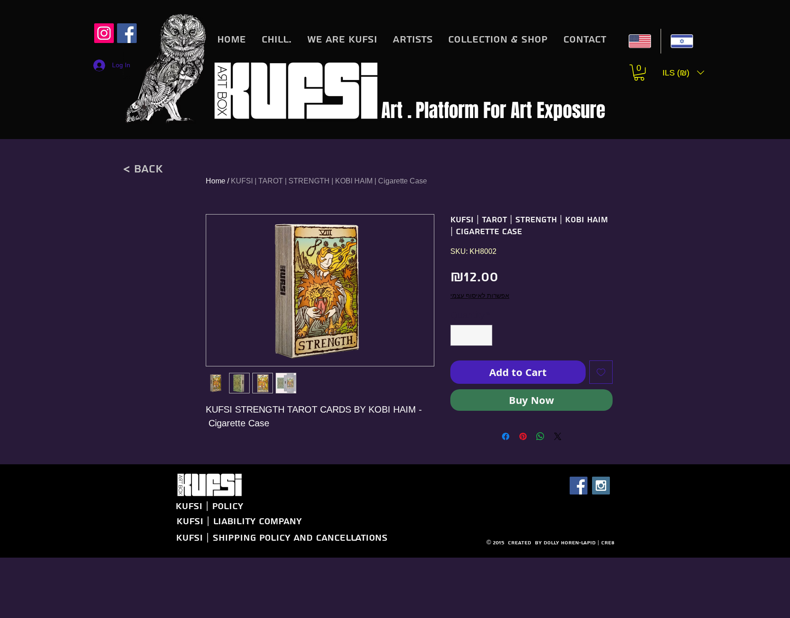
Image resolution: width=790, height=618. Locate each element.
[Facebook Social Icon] (578, 546)
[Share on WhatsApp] (540, 436)
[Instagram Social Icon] (104, 33)
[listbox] (683, 72)
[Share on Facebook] (505, 436)
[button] (639, 72)
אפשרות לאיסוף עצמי (479, 295)
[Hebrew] (682, 41)
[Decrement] (459, 335)
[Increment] (483, 335)
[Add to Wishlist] (601, 372)
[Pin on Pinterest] (523, 436)
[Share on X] (557, 436)
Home (215, 181)
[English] (640, 41)
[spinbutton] (471, 335)
